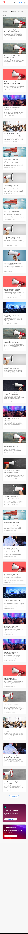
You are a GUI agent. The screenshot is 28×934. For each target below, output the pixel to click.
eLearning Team (7, 167)
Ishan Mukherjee (7, 738)
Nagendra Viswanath (8, 504)
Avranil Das (6, 764)
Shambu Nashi (7, 375)
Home (5, 7)
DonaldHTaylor (7, 64)
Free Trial (10, 819)
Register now (10, 836)
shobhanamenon (7, 219)
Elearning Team (7, 530)
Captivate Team (7, 634)
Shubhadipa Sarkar (7, 452)
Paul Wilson (6, 89)
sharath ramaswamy (8, 38)
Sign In (20, 2)
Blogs (4, 15)
